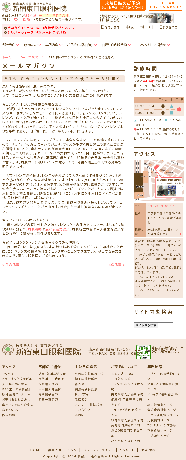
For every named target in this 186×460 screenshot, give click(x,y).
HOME (36, 450)
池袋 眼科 (148, 450)
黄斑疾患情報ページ (161, 409)
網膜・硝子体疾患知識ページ (163, 387)
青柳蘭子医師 (48, 394)
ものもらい (83, 409)
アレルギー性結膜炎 (89, 404)
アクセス (8, 373)
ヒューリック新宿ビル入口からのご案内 (17, 381)
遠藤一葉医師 (48, 399)
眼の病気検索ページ (89, 373)
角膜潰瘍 (35, 229)
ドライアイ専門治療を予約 (126, 412)
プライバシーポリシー (98, 450)
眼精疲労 (81, 399)
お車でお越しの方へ (16, 399)
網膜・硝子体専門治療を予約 (126, 402)
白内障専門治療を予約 (127, 394)
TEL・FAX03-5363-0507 (165, 5)
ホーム (6, 57)
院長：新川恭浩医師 (52, 373)
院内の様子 (10, 415)
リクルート (127, 450)
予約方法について (124, 373)
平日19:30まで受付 (54, 15)
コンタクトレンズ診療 (161, 425)
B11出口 (175, 233)
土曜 (13, 19)
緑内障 (80, 384)
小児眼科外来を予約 (125, 441)
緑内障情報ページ (160, 404)
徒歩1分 (30, 15)
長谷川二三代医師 (52, 378)
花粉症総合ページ (160, 430)
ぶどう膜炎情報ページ (163, 415)
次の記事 (116, 264)
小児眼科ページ (158, 435)
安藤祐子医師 (48, 384)
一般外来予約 (121, 378)
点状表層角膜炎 (57, 229)
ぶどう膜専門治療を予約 (127, 433)
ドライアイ (82, 394)
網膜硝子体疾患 (86, 389)
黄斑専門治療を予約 (125, 425)
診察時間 (54, 450)
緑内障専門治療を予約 (127, 420)
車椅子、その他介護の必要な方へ (18, 407)
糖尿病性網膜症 (86, 378)
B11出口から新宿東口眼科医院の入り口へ (18, 392)
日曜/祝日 (26, 19)
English (110, 27)
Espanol (169, 27)
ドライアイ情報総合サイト (163, 397)
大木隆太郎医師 (50, 389)
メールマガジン (30, 57)
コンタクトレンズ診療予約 (127, 387)
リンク (72, 450)
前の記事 (10, 264)
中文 (130, 27)
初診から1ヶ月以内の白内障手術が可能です (41, 28)
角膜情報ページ (158, 420)
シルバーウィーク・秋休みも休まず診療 (36, 32)
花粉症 (80, 415)
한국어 (146, 27)
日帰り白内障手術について (163, 376)
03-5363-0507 (160, 206)
